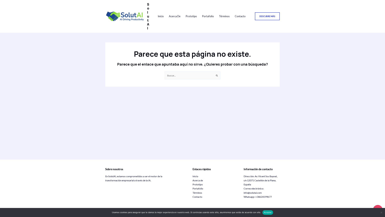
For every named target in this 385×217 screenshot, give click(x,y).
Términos (224, 16)
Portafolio (208, 16)
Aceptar (268, 212)
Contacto (240, 16)
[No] (381, 212)
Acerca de (174, 16)
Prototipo (191, 16)
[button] (267, 16)
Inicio (161, 16)
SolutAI (148, 16)
